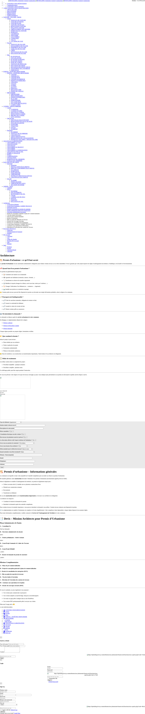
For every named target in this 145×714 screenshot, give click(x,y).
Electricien (14, 165)
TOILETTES (14, 126)
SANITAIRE (14, 124)
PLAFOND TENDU (16, 61)
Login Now (17, 713)
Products (9, 247)
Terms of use (14, 710)
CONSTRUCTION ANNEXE (15, 6)
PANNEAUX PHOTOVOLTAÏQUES (21, 176)
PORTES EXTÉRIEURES (18, 80)
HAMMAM (14, 129)
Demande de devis (12, 207)
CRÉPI (13, 50)
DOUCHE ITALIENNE (17, 123)
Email (48, 666)
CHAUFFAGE (11, 145)
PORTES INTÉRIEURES (18, 97)
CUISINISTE (14, 109)
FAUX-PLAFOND (16, 58)
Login (5, 8)
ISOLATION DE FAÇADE (18, 53)
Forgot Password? (53, 681)
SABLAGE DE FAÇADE (18, 49)
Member (9, 244)
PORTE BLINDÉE (16, 182)
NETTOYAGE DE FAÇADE (19, 52)
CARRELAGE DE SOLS (18, 197)
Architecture (6, 203)
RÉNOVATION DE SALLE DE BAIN (21, 121)
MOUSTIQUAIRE (16, 89)
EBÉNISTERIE (15, 94)
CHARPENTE (15, 34)
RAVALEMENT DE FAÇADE (19, 46)
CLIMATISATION (12, 156)
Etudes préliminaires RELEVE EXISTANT (18, 210)
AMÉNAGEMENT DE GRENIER (20, 29)
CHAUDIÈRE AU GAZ (14, 142)
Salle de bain (10, 118)
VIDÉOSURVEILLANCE (18, 183)
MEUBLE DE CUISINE (17, 115)
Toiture (9, 18)
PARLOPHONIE (15, 173)
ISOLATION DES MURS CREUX (20, 67)
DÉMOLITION (11, 14)
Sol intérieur (14, 191)
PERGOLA (14, 88)
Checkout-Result (11, 250)
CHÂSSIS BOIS (15, 77)
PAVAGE (13, 198)
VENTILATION (11, 157)
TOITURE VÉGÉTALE (17, 24)
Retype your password (6, 700)
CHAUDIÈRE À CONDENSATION (17, 150)
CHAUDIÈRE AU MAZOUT (15, 147)
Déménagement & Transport (14, 231)
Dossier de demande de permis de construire (18, 209)
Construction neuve (12, 5)
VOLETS (13, 83)
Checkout (9, 236)
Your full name (4, 644)
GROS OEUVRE (12, 9)
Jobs (8, 242)
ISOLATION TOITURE (17, 27)
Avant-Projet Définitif (13, 204)
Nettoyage (10, 230)
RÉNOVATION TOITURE (18, 26)
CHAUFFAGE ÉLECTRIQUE (19, 177)
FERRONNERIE (15, 100)
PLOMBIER (14, 132)
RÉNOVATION (11, 12)
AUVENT (14, 86)
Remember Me (53, 678)
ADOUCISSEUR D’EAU (18, 136)
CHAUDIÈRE (11, 148)
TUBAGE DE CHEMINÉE (14, 160)
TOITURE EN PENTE (17, 21)
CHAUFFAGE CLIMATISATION (12, 141)
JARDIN (9, 188)
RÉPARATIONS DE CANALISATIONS (22, 138)
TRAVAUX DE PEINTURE (19, 64)
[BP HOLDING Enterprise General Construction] (49, 0)
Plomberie (10, 130)
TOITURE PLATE (16, 23)
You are (2, 703)
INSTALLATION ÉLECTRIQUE (20, 166)
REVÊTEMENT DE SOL (18, 194)
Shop (4, 245)
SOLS (8, 189)
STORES (13, 85)
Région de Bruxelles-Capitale (11, 325)
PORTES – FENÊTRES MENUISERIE (14, 71)
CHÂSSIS (14, 74)
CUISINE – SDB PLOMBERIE (12, 106)
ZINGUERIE (14, 35)
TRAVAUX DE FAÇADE (18, 44)
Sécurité (9, 179)
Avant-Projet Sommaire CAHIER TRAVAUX (19, 206)
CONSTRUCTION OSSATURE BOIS (18, 8)
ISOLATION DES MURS (18, 65)
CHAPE (13, 195)
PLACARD (14, 98)
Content (2, 652)
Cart (8, 238)
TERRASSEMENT (12, 15)
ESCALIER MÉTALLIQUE (19, 103)
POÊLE (9, 154)
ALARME (14, 180)
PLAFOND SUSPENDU (18, 59)
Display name (3, 690)
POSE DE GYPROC (16, 62)
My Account (6, 234)
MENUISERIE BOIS (17, 95)
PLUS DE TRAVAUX (9, 228)
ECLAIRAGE (15, 170)
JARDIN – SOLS (8, 186)
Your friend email (4, 646)
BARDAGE (14, 32)
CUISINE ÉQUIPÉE (16, 111)
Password (49, 670)
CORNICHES (15, 38)
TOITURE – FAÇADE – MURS (12, 17)
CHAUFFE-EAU (15, 135)
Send (2, 658)
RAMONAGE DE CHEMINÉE (16, 159)
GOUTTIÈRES (15, 37)
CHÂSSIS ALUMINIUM (18, 79)
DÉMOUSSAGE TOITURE (19, 30)
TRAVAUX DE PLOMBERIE (19, 133)
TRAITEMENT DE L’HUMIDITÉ (20, 68)
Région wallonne (7, 323)
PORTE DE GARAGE (17, 91)
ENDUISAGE (15, 70)
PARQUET (14, 200)
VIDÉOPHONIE (15, 174)
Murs (8, 55)
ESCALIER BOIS (16, 102)
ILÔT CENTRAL (16, 117)
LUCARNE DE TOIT (17, 41)
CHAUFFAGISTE (12, 144)
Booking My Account (13, 241)
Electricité (9, 163)
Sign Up (3, 711)
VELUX (13, 40)
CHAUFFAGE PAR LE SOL (15, 151)
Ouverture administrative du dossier (16, 212)
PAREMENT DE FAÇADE (18, 47)
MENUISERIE (11, 92)
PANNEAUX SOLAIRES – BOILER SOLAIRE (24, 139)
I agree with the (9, 710)
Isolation (9, 233)
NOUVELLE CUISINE (17, 112)
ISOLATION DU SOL (17, 201)
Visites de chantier (12, 239)
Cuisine (9, 108)
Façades (9, 43)
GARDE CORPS (15, 105)
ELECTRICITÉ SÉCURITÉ (11, 162)
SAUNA (13, 127)
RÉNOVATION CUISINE (18, 114)
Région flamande (7, 328)
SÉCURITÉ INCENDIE (17, 185)
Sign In (49, 680)
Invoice (9, 248)
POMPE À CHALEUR (13, 153)
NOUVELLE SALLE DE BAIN (20, 120)
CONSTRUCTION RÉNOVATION (17, 3)
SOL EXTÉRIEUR (16, 192)
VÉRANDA (14, 82)
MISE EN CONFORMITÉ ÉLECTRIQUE (22, 168)
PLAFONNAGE (15, 56)
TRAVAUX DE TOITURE (18, 20)
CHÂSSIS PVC (15, 76)
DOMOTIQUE (15, 171)
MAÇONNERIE (11, 11)
